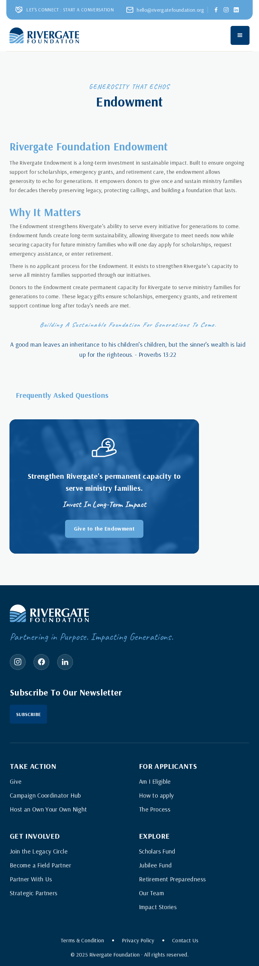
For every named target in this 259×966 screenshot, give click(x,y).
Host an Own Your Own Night (48, 809)
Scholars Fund (157, 851)
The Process (154, 809)
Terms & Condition (82, 940)
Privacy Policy (138, 940)
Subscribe (28, 714)
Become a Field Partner (40, 865)
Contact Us (185, 940)
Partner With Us (31, 879)
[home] (44, 35)
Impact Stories (158, 907)
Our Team (151, 893)
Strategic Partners (33, 893)
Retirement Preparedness (172, 879)
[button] (240, 35)
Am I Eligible (155, 781)
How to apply (156, 795)
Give (15, 781)
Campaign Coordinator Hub (45, 795)
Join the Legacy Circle (39, 851)
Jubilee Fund (155, 865)
